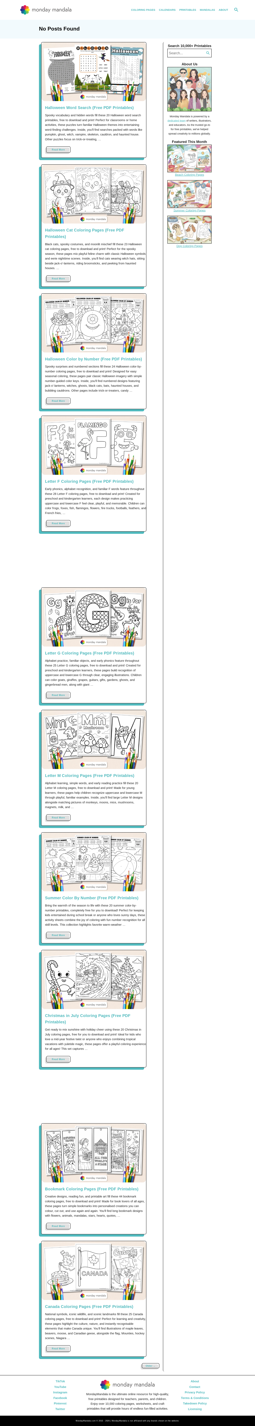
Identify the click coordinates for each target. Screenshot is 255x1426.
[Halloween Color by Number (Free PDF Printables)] (93, 323)
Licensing (195, 1409)
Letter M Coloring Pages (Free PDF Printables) (89, 775)
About (195, 1381)
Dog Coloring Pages (189, 246)
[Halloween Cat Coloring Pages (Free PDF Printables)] (93, 194)
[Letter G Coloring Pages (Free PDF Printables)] (93, 617)
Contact (194, 1387)
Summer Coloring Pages (190, 210)
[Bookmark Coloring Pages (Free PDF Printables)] (93, 1153)
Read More (61, 150)
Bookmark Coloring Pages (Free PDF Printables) (91, 1189)
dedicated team (176, 120)
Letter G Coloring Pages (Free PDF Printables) (89, 653)
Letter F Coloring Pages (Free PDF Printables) (89, 481)
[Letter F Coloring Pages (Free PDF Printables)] (93, 445)
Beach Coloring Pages (189, 174)
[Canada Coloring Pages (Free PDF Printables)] (93, 1270)
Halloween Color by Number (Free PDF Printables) (93, 359)
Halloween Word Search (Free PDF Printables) (89, 107)
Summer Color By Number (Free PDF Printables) (91, 898)
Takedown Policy (195, 1403)
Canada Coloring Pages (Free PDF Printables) (89, 1306)
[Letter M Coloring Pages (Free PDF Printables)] (93, 739)
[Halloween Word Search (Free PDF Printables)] (93, 71)
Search (208, 53)
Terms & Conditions (195, 1398)
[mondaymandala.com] (46, 10)
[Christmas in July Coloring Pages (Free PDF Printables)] (93, 979)
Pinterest (60, 1403)
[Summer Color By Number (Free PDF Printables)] (93, 862)
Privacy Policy (195, 1392)
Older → (151, 1366)
